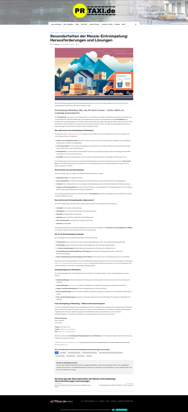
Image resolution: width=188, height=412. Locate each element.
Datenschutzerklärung (121, 409)
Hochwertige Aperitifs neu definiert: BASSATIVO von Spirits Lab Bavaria (116, 385)
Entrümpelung (73, 285)
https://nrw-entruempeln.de (66, 331)
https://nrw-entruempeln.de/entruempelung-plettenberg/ (72, 263)
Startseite (52, 32)
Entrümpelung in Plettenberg (74, 352)
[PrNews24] (51, 44)
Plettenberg (89, 355)
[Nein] (186, 410)
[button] (135, 24)
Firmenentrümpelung (60, 355)
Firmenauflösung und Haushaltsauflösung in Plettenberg (110, 352)
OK (113, 409)
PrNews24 (56, 44)
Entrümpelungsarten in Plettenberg (89, 352)
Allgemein (57, 32)
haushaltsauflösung (71, 355)
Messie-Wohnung (80, 355)
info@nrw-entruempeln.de (67, 329)
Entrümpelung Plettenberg (75, 134)
